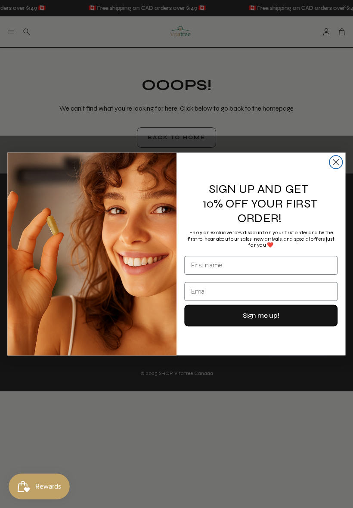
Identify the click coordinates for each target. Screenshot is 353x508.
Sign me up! (261, 315)
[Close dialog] (336, 162)
